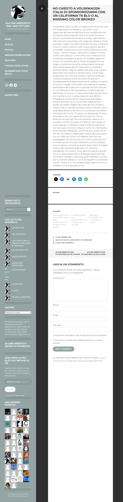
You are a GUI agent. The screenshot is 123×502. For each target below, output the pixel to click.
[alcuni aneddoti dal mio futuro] (18, 12)
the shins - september (21, 297)
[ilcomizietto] (20, 479)
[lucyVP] (20, 436)
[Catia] (14, 418)
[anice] (26, 461)
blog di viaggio (62, 240)
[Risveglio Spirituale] (14, 454)
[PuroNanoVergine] (8, 418)
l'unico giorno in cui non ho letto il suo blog (61, 217)
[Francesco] (14, 424)
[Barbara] (8, 479)
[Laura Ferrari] (8, 430)
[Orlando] (26, 430)
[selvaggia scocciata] (8, 436)
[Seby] (20, 461)
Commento (59, 278)
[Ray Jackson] (26, 467)
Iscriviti (10, 389)
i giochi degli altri (19, 269)
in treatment (17, 284)
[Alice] (8, 411)
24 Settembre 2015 (63, 237)
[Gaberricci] (14, 479)
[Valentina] (26, 418)
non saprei (75, 240)
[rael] (26, 424)
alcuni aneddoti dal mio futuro (18, 24)
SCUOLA (9, 50)
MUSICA (9, 44)
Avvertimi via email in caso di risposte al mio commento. (81, 335)
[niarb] (20, 418)
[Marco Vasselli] (26, 436)
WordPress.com (23, 496)
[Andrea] (14, 442)
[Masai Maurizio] (20, 473)
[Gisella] (26, 442)
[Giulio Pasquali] (14, 411)
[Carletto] (8, 448)
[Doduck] (20, 442)
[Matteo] (8, 473)
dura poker (93, 215)
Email (55, 315)
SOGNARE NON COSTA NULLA (16, 72)
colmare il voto (18, 227)
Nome (56, 305)
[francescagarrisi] (26, 448)
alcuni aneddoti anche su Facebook (17, 345)
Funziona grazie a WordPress (18, 494)
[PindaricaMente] (8, 424)
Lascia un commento (64, 243)
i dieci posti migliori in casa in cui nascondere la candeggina (21, 243)
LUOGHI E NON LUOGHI (16, 66)
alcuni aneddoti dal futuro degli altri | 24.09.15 (93, 253)
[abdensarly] (8, 454)
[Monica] (8, 485)
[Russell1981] (14, 461)
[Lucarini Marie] (26, 479)
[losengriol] (20, 448)
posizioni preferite (19, 256)
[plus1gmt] (8, 461)
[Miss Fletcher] (14, 467)
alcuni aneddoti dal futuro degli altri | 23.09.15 (67, 253)
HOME (8, 39)
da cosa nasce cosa (20, 250)
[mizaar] (20, 424)
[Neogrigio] (20, 430)
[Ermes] (20, 454)
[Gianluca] (14, 485)
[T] (20, 411)
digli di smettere (19, 234)
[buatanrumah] (14, 430)
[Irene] (20, 467)
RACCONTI (10, 60)
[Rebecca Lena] (26, 411)
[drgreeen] (26, 473)
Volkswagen (86, 240)
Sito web (57, 325)
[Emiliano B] (14, 436)
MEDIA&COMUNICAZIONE (18, 55)
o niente (15, 290)
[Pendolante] (26, 454)
